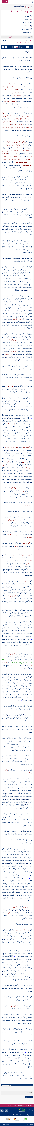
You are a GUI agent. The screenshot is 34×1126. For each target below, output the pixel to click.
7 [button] (28, 47)
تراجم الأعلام (26, 32)
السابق (8, 1086)
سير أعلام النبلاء (23, 37)
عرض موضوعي (26, 29)
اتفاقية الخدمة (21, 1105)
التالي (4, 1086)
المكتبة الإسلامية (20, 11)
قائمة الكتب (27, 26)
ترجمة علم (28, 1096)
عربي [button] (29, 2)
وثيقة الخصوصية (29, 1105)
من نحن (9, 1105)
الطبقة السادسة (16, 37)
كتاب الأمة (26, 19)
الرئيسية (29, 37)
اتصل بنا (14, 1105)
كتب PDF (27, 16)
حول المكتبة (26, 22)
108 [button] (17, 47)
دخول (4, 1)
